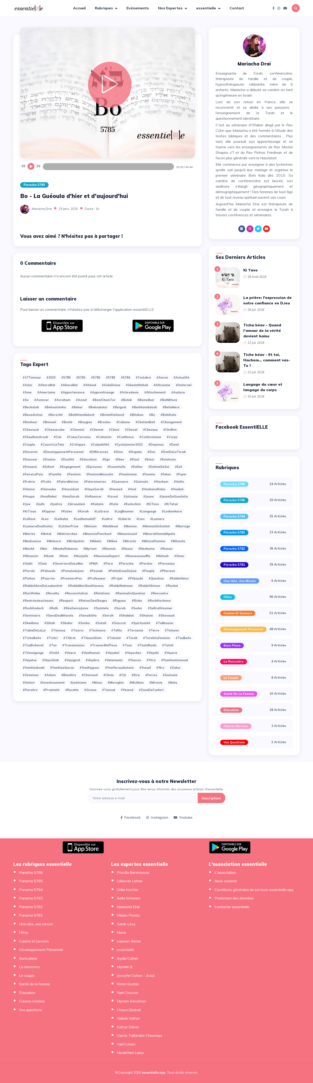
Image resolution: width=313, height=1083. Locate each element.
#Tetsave (172, 630)
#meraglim (115, 682)
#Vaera (70, 653)
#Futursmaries (95, 481)
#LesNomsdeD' (85, 519)
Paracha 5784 (234, 516)
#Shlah (49, 623)
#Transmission (73, 645)
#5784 (125, 377)
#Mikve (112, 541)
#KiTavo (152, 504)
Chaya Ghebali (129, 1009)
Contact (237, 8)
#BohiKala (168, 415)
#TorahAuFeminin (156, 638)
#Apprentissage (102, 392)
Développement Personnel (243, 629)
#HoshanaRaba (153, 489)
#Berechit (55, 415)
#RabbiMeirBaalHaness (86, 586)
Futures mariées (236, 726)
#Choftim (170, 429)
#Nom (63, 556)
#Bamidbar (145, 400)
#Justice (56, 504)
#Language (147, 511)
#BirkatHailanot (112, 415)
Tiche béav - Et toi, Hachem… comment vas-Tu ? (266, 360)
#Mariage (182, 526)
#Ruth (53, 608)
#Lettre (107, 519)
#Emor (149, 459)
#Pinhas (29, 578)
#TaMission (164, 623)
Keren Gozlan (128, 984)
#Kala (113, 504)
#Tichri (52, 638)
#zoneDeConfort (151, 690)
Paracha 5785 (34, 185)
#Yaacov (134, 660)
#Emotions (168, 459)
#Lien (140, 519)
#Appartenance (73, 392)
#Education (88, 459)
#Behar (77, 407)
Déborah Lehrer (130, 881)
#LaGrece (101, 511)
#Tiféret (69, 638)
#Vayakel (112, 653)
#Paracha (126, 563)
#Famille (54, 474)
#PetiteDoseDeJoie (122, 571)
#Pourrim (48, 578)
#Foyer (181, 474)
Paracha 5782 (234, 548)
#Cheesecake (54, 429)
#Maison (90, 526)
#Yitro (151, 660)
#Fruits (46, 481)
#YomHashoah (33, 667)
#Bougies (85, 422)
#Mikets (95, 541)
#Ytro (160, 667)
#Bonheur (30, 422)
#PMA (93, 563)
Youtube (185, 817)
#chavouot (90, 675)
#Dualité (67, 459)
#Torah (131, 638)
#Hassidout (70, 489)
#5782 (95, 377)
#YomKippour (89, 667)
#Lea (45, 519)
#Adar (28, 385)
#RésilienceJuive (75, 608)
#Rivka (137, 600)
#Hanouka (48, 489)
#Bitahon (136, 415)
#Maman (130, 526)
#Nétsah (162, 556)
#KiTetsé (171, 504)
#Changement (171, 422)
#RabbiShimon (149, 586)
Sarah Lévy (126, 924)
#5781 (80, 377)
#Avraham (62, 400)
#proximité (51, 690)
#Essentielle (116, 466)
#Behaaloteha (55, 407)
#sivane (90, 690)
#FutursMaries (67, 481)
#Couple (29, 444)
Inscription (211, 798)
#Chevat (131, 429)
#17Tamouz (32, 377)
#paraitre (30, 690)
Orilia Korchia (127, 889)
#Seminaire (31, 615)
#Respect (66, 600)
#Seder (136, 608)
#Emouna (30, 466)
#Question (156, 578)
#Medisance (32, 541)
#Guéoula (141, 481)
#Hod (132, 489)
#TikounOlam (91, 638)
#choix (108, 675)
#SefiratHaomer (160, 608)
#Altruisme (162, 385)
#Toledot (114, 638)
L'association (225, 872)
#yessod (127, 690)
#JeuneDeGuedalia (173, 496)
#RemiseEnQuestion (130, 593)
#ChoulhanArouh (35, 437)
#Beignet (119, 407)
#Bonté (67, 422)
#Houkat (177, 489)
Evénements (137, 8)
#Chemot (96, 429)
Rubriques (104, 8)
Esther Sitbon (128, 1027)
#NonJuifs (81, 556)
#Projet (116, 578)
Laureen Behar (129, 941)
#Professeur (96, 578)
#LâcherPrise (68, 526)
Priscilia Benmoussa (133, 872)
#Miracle (129, 541)
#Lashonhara (172, 511)
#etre (136, 675)
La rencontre (234, 661)
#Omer (179, 556)
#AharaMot (46, 385)
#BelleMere (171, 407)
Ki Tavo (250, 270)
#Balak (126, 400)
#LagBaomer (124, 511)
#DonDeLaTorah (173, 452)
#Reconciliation (76, 593)
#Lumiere (157, 519)
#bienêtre (68, 675)
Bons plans (232, 645)
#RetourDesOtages (92, 600)
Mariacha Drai (42, 209)
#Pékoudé (135, 578)
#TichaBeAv (32, 638)
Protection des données (234, 898)
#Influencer (93, 496)
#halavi (29, 682)
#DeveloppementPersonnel (63, 452)
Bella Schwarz (128, 898)
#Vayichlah (50, 660)
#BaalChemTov (103, 400)
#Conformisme (150, 437)
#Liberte (124, 519)
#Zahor (175, 667)
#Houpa (29, 496)
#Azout (81, 400)
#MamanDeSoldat (156, 526)
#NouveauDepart (106, 556)
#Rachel (172, 586)
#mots (172, 682)
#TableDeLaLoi (34, 630)
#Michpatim (75, 541)
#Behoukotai (97, 407)
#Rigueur (119, 600)
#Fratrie (29, 481)
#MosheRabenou (65, 548)
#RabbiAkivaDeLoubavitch (42, 586)
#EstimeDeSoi (158, 466)
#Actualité (181, 377)
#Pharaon (167, 571)
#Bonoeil (49, 422)
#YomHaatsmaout (174, 660)
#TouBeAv (183, 638)
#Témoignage (33, 653)
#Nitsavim (30, 556)
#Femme (148, 474)
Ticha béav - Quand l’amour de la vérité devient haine (262, 330)
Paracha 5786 (234, 484)
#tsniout (108, 690)
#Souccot (119, 623)
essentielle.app (153, 1072)
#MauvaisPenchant (97, 534)
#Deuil (174, 444)
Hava (121, 932)
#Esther (137, 466)
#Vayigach (72, 660)
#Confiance (125, 437)
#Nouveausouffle (137, 556)
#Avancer (41, 400)
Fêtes (228, 597)
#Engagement (70, 466)
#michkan (136, 682)
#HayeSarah (94, 489)
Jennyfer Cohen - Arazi (136, 975)
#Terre (154, 630)
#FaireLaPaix (33, 474)
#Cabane (123, 422)
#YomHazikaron (62, 667)
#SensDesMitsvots (59, 615)
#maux (97, 682)
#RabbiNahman (121, 586)
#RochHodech (33, 608)
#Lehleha (61, 519)
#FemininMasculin (99, 474)
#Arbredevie (129, 392)
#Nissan (166, 548)
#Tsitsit (167, 645)
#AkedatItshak (137, 385)
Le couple (231, 678)
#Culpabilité (100, 444)
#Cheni (114, 429)
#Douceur (30, 459)
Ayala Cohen (127, 958)
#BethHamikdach (81, 415)
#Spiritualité (140, 623)
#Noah (49, 556)
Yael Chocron (127, 992)
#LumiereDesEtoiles (38, 526)
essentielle (206, 8)
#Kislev (66, 511)
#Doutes (49, 459)
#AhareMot (69, 385)
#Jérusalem (76, 504)
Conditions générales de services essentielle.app (254, 889)
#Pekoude (47, 571)
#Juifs (40, 504)
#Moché (28, 548)
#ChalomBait (145, 422)
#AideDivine (111, 385)
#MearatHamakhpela (159, 534)
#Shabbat (126, 615)
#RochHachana (159, 600)
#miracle (155, 682)
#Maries (29, 534)
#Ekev (119, 459)
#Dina (118, 452)
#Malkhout (110, 526)
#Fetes (166, 474)
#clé (122, 675)
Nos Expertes (171, 8)
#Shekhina (31, 623)
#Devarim (30, 452)
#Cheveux (150, 429)
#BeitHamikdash (144, 407)
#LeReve (29, 519)
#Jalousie (131, 496)
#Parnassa (166, 563)
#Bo (152, 415)
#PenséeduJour (72, 571)
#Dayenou (156, 444)
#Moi (43, 548)
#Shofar (66, 623)
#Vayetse (30, 660)
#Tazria (77, 630)
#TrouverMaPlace (103, 645)
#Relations (101, 593)
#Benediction (33, 415)
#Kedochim (132, 504)
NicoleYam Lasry (130, 1052)
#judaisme (78, 682)
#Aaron (162, 377)
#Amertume (46, 392)
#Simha (84, 623)
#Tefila (116, 630)
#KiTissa (29, 511)
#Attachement (155, 392)
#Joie (26, 504)
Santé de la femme (239, 694)
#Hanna (29, 489)
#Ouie (42, 563)
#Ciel (57, 437)
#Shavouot (166, 615)
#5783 (110, 377)
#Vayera (170, 653)
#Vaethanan (90, 653)
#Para (108, 563)
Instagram (159, 817)
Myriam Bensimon (131, 1001)
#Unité (54, 653)
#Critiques (77, 444)
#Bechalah (31, 407)
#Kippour (48, 511)
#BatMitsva (168, 400)
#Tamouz (58, 630)
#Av (26, 400)
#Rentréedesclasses (38, 600)
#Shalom (146, 615)
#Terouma (135, 630)
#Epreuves (94, 466)
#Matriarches (67, 534)
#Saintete (101, 608)
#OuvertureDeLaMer (67, 563)
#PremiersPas (71, 578)
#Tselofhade (146, 645)
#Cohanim (103, 437)
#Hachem (161, 481)
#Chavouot (31, 429)
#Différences (98, 452)
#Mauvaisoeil (127, 534)
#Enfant (48, 466)
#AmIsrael (184, 385)
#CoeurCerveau (79, 437)
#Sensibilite (88, 615)
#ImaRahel (48, 496)
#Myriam (89, 548)
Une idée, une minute (240, 581)
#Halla (179, 481)
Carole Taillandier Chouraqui (139, 1035)
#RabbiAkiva (179, 578)
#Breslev (104, 422)
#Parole (29, 571)
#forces (151, 675)
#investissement (52, 682)
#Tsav (127, 645)
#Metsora (54, 541)
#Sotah (100, 623)
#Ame (27, 392)
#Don (151, 452)
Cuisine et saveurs (238, 613)
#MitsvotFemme (153, 541)
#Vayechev (133, 653)
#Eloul (134, 459)
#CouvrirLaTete (52, 444)
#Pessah (96, 571)
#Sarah (120, 608)
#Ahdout (89, 385)
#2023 (51, 377)
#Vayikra (92, 660)
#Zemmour (31, 675)
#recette (72, 690)
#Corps (172, 437)
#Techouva (97, 630)
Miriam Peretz (128, 915)
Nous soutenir (225, 881)
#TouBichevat (33, 645)
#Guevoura (119, 481)
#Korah (83, 511)
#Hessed (115, 489)
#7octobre (143, 377)
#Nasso (127, 548)
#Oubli (28, 563)
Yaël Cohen (126, 1044)
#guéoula (170, 675)
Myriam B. (125, 966)
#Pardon (145, 563)
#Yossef (145, 667)
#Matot (46, 534)
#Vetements (114, 660)
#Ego (106, 459)
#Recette (52, 593)
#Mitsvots (178, 541)
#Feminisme (128, 474)
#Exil (178, 466)
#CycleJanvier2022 (129, 444)
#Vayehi (153, 653)
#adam (50, 675)
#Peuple (148, 571)
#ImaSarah (70, 496)
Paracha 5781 (234, 564)
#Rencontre (159, 593)
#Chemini (77, 429)
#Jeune (148, 496)
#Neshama (146, 548)
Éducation (231, 710)
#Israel (112, 496)
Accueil (79, 8)
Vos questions (234, 742)
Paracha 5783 (234, 532)
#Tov (53, 645)
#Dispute (135, 452)
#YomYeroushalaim (119, 667)
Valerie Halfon (128, 1018)
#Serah (107, 615)
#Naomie (109, 548)
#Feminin (74, 474)
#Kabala (97, 504)
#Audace (178, 392)
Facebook (132, 817)
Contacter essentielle (231, 906)
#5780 (66, 377)
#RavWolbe (31, 593)
